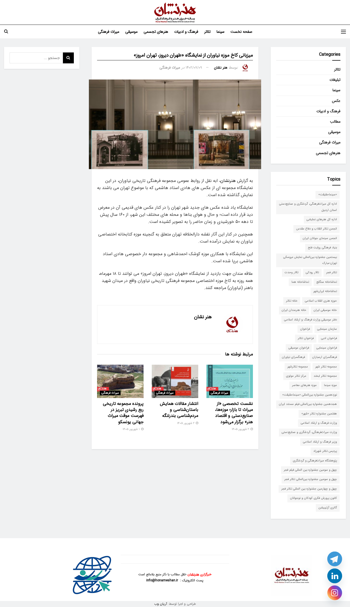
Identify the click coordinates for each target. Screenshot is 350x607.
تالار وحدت (291, 272)
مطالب (335, 122)
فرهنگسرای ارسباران (324, 357)
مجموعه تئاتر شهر (326, 366)
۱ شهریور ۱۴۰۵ (131, 429)
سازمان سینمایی (327, 329)
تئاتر (207, 32)
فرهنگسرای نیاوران (293, 357)
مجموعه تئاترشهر (297, 366)
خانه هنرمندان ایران (294, 310)
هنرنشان (228, 180)
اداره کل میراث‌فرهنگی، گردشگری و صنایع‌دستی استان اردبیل (308, 207)
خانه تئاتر (292, 301)
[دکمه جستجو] (6, 32)
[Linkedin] (334, 575)
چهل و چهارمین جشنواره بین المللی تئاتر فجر (309, 489)
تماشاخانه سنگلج (326, 282)
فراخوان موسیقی (298, 348)
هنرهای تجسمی (156, 32)
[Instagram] (334, 592)
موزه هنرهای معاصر (304, 385)
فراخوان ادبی (329, 338)
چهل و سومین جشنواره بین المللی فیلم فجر (310, 470)
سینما (220, 32)
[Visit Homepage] (175, 12)
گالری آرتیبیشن (328, 507)
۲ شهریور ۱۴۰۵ (241, 429)
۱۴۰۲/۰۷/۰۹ (194, 67)
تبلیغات (334, 80)
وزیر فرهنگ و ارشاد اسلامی (320, 442)
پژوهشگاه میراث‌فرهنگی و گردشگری (315, 460)
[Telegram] (334, 559)
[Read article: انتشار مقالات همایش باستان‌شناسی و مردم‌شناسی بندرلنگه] (175, 381)
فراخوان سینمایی (326, 348)
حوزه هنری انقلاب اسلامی (321, 301)
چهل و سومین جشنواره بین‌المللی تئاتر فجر (310, 479)
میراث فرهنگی (108, 32)
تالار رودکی (312, 272)
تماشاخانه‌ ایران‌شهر (325, 291)
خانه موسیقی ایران (325, 310)
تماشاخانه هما (300, 282)
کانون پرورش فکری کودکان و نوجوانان (313, 498)
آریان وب (160, 603)
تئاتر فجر (331, 272)
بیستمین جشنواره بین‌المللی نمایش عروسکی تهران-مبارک (310, 260)
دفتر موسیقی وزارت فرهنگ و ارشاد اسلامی (310, 319)
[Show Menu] (343, 32)
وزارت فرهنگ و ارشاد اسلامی (319, 423)
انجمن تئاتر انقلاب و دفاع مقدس (316, 228)
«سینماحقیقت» (327, 194)
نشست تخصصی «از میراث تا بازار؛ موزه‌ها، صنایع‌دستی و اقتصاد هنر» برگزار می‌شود (234, 412)
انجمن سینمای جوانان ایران (320, 238)
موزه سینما (330, 385)
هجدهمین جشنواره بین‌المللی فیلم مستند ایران (308, 404)
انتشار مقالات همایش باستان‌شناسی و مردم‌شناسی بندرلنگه (179, 409)
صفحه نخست (241, 32)
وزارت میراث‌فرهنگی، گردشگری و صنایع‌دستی (309, 432)
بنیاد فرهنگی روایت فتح (322, 247)
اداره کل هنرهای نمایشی (322, 219)
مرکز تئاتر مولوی (296, 376)
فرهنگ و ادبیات (186, 32)
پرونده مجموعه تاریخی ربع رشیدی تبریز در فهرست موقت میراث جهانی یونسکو (123, 412)
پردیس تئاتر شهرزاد (325, 451)
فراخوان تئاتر (306, 338)
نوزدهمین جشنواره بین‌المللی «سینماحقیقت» (309, 395)
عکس (336, 101)
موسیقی (131, 32)
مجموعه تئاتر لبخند (325, 376)
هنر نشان (221, 67)
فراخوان (305, 329)
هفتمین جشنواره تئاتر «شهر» (319, 413)
